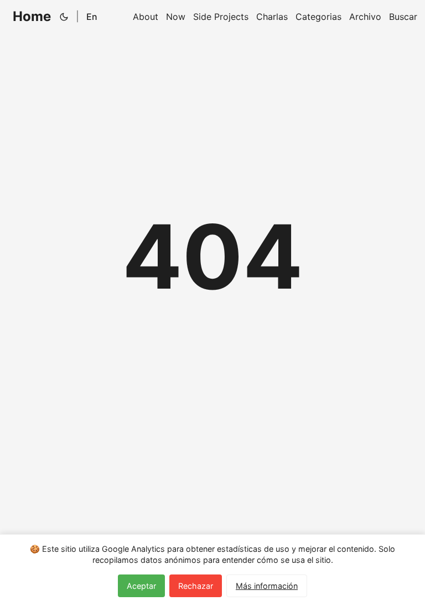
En (91, 16)
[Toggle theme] (64, 16)
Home (32, 16)
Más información (267, 586)
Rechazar (195, 586)
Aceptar (141, 586)
